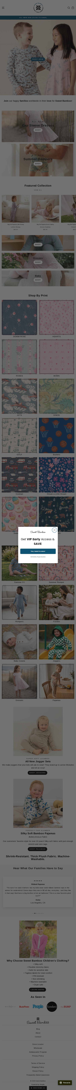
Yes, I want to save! (38, 551)
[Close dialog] (54, 530)
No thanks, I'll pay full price (38, 557)
